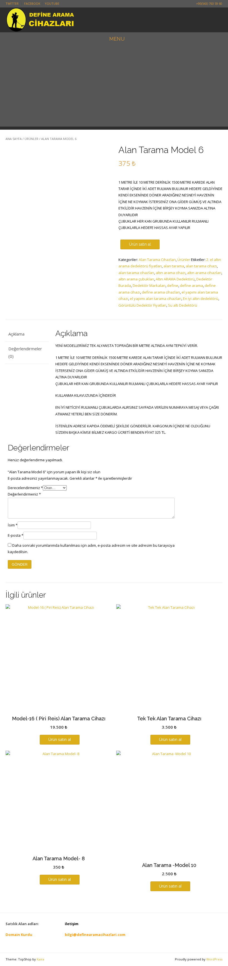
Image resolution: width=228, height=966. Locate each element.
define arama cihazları (161, 292)
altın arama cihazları (204, 272)
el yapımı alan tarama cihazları (155, 298)
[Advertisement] (114, 88)
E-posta (15, 535)
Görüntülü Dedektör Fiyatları (142, 305)
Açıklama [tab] (16, 334)
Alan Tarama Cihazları (157, 259)
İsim (13, 525)
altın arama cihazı (170, 272)
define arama (191, 285)
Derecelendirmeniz (25, 487)
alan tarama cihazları (136, 272)
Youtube (52, 3)
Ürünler (31, 139)
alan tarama (173, 265)
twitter (12, 3)
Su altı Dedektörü (182, 305)
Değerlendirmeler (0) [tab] (25, 352)
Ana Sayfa (14, 139)
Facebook (32, 3)
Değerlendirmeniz (24, 494)
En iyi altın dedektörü (200, 298)
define (172, 285)
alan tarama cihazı (201, 265)
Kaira (40, 959)
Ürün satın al (140, 244)
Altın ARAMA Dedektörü (175, 279)
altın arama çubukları (136, 279)
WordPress (214, 959)
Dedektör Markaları (149, 285)
